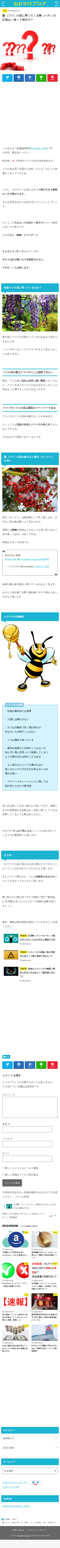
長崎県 (8, 1438)
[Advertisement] (30, 114)
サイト (5, 1153)
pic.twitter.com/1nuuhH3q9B (35, 559)
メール (7, 1138)
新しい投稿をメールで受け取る (21, 1174)
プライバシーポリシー (37, 1530)
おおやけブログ (30, 3)
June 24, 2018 (42, 566)
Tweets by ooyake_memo (16, 1506)
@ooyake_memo (39, 148)
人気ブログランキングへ (15, 1482)
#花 (14, 559)
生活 (5, 11)
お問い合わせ (18, 1530)
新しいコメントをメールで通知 (21, 1168)
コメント (8, 1094)
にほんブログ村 (10, 1487)
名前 (6, 1124)
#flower (8, 559)
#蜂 (18, 559)
